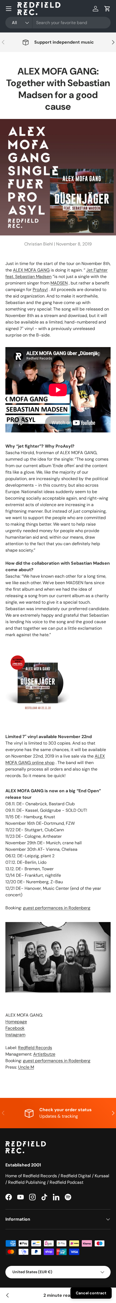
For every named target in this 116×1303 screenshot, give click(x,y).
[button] (107, 9)
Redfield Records (35, 1047)
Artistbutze (44, 1054)
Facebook (15, 1028)
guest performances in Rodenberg (56, 908)
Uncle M (26, 1067)
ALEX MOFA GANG (31, 270)
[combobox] (58, 22)
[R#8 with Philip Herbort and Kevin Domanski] (7, 1295)
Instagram (15, 1034)
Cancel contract (91, 1293)
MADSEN (59, 283)
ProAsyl (40, 289)
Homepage (16, 1021)
